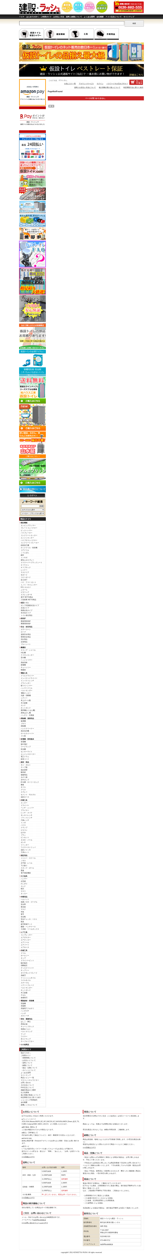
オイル (23, 787)
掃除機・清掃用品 (27, 718)
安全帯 (23, 904)
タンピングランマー (28, 525)
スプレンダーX (26, 595)
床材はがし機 (26, 713)
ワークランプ (26, 747)
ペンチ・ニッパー (27, 808)
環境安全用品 (26, 637)
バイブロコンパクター (29, 540)
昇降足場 (24, 1024)
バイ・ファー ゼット (28, 582)
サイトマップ (129, 17)
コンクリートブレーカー (30, 543)
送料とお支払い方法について (85, 87)
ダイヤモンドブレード (29, 973)
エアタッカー (26, 940)
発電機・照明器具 (27, 739)
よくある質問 (89, 17)
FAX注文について (27, 1087)
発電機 (23, 742)
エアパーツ (25, 945)
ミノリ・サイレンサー (29, 585)
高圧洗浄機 (25, 731)
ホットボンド (26, 708)
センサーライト (26, 752)
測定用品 (24, 855)
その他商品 (25, 1044)
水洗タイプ (25, 608)
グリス (23, 790)
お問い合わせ (26, 1083)
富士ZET (24, 580)
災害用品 (24, 642)
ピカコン (24, 830)
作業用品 (24, 897)
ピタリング (25, 592)
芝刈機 (23, 657)
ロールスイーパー (27, 733)
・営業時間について (28, 1058)
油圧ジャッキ (26, 850)
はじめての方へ (32, 17)
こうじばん (25, 553)
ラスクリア (25, 572)
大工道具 (24, 876)
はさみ (23, 832)
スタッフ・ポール (27, 868)
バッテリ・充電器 (27, 715)
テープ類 (24, 767)
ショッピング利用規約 (29, 1100)
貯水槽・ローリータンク (30, 782)
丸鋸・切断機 (26, 695)
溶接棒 (23, 1006)
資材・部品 (25, 762)
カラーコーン (26, 629)
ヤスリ (23, 891)
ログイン (100, 84)
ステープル (25, 983)
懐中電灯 (24, 744)
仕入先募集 (25, 1092)
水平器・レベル (26, 863)
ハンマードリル (26, 688)
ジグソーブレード (27, 985)
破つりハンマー (26, 686)
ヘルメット (25, 899)
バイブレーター (26, 533)
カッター (24, 803)
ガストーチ (25, 1016)
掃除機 (23, 726)
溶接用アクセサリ (27, 1008)
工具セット (25, 852)
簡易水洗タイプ (26, 610)
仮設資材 (24, 770)
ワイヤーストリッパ (28, 847)
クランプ (24, 827)
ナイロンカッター (27, 655)
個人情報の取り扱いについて (109, 87)
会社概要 (100, 17)
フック (23, 1034)
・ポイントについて (28, 1070)
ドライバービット (27, 960)
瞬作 (22, 555)
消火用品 (24, 639)
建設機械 (24, 523)
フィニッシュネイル (28, 978)
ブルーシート (26, 644)
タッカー (24, 894)
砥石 (22, 889)
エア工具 (24, 932)
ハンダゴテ (25, 1011)
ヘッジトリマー (26, 660)
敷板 (22, 785)
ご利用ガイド (46, 17)
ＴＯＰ (21, 17)
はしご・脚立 (26, 1022)
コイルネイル (26, 980)
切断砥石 (24, 965)
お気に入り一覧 (70, 84)
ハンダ (23, 1013)
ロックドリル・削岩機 (29, 548)
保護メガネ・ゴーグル (29, 902)
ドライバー (25, 805)
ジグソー (24, 698)
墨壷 (22, 870)
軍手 (22, 914)
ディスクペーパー (27, 968)
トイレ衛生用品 (26, 615)
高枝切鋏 (24, 662)
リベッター (25, 845)
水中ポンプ (25, 780)
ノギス (23, 861)
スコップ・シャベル (28, 650)
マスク (23, 909)
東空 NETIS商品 (27, 597)
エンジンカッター (27, 538)
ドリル (23, 953)
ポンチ (23, 842)
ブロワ (23, 724)
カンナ (23, 705)
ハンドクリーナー (27, 728)
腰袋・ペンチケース (28, 927)
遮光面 (23, 907)
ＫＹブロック (26, 567)
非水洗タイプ (26, 613)
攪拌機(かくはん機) (28, 710)
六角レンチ (25, 820)
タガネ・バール (26, 840)
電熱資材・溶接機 (27, 1001)
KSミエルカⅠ (26, 587)
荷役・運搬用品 (26, 1019)
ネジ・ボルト (26, 765)
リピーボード (26, 577)
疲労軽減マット (26, 924)
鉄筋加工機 (25, 545)
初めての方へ (26, 1053)
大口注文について (27, 1085)
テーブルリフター (27, 1041)
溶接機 (23, 1003)
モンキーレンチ (26, 815)
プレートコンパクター (29, 528)
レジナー (24, 570)
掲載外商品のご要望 (28, 1090)
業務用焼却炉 (26, 624)
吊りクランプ (26, 1039)
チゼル (23, 995)
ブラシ (23, 835)
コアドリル (25, 550)
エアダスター (26, 937)
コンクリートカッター (29, 535)
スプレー (24, 792)
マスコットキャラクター (30, 1080)
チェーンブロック (27, 1026)
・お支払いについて (28, 1060)
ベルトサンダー (26, 690)
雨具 (22, 922)
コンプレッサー (26, 935)
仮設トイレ (25, 603)
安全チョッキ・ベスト (29, 919)
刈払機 (23, 653)
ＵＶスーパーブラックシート (31, 562)
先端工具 (24, 950)
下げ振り (24, 865)
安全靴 (23, 917)
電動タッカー (26, 693)
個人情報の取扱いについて (31, 1095)
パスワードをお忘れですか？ (117, 84)
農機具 (23, 647)
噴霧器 (23, 670)
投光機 (23, 749)
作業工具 (24, 800)
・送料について (26, 1063)
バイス (23, 825)
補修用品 (24, 775)
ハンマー (24, 879)
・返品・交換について (29, 1068)
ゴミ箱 (23, 736)
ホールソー (25, 955)
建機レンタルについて (29, 1105)
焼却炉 (23, 618)
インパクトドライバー (29, 678)
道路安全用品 (26, 634)
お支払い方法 (58, 17)
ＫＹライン (25, 565)
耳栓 (22, 912)
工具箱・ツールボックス (30, 929)
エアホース (25, 947)
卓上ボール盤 (26, 700)
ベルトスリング (26, 1031)
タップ (23, 958)
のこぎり (24, 884)
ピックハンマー (26, 530)
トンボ (23, 823)
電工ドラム (25, 756)
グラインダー (26, 683)
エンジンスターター (28, 754)
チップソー (25, 970)
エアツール (25, 942)
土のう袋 (24, 777)
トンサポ (24, 557)
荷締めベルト (26, 1029)
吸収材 (23, 772)
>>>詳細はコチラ (28, 1157)
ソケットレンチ (26, 818)
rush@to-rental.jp (39, 1220)
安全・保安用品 (26, 627)
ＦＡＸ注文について (114, 17)
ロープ (23, 632)
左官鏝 (23, 881)
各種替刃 (24, 998)
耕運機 (23, 665)
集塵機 (23, 721)
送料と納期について (74, 17)
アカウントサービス (86, 84)
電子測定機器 (26, 873)
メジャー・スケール (28, 858)
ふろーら (24, 590)
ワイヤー (24, 1036)
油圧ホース (25, 797)
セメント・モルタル (28, 795)
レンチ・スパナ (26, 813)
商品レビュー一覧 (27, 1078)
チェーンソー (26, 667)
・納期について (26, 1065)
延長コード (25, 759)
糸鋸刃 (23, 975)
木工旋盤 (24, 703)
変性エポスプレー (27, 560)
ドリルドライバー (27, 676)
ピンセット (25, 837)
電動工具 (24, 673)
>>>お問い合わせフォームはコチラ (35, 1223)
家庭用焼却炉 (26, 621)
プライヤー (25, 810)
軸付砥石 (24, 963)
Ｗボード (24, 575)
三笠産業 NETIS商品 (28, 600)
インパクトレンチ (27, 681)
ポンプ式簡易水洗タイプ (30, 605)
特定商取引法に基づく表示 (31, 1097)
